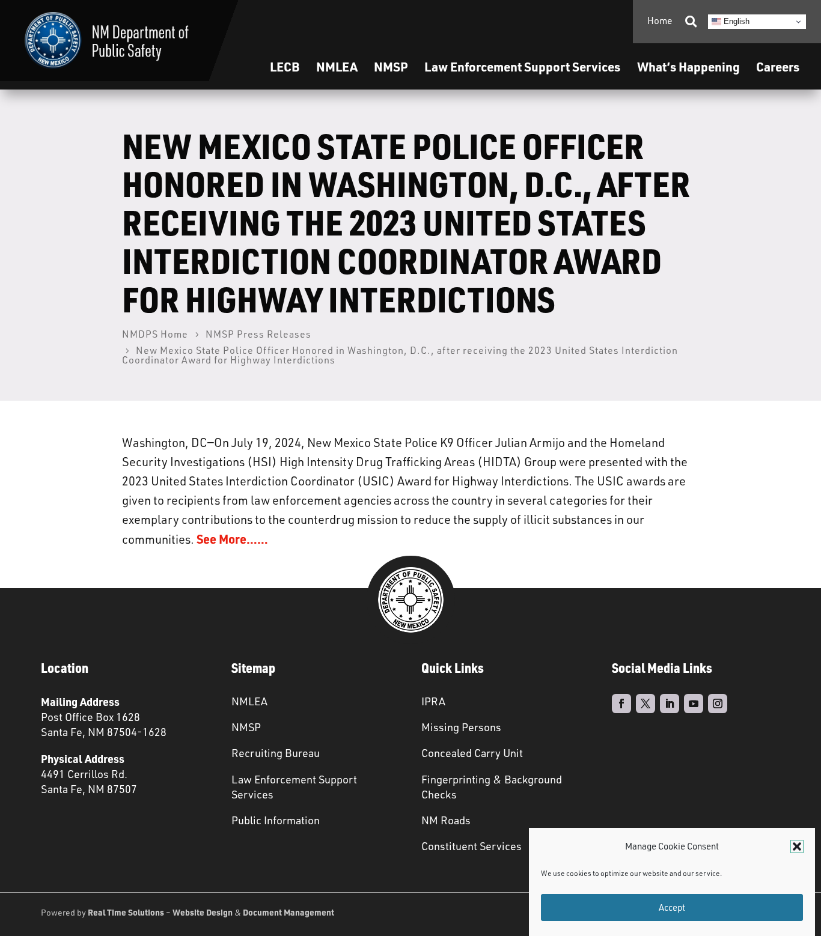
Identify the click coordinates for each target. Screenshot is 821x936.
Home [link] (660, 20)
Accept (672, 907)
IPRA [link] (433, 701)
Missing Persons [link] (461, 727)
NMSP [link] (391, 66)
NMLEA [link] (337, 66)
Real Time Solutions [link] (126, 912)
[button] (797, 846)
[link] (107, 40)
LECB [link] (284, 66)
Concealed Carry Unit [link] (472, 752)
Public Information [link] (275, 820)
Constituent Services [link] (471, 845)
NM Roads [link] (446, 820)
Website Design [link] (202, 912)
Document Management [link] (288, 912)
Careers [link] (777, 66)
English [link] (735, 21)
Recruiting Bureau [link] (275, 752)
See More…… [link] (232, 539)
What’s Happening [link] (688, 66)
